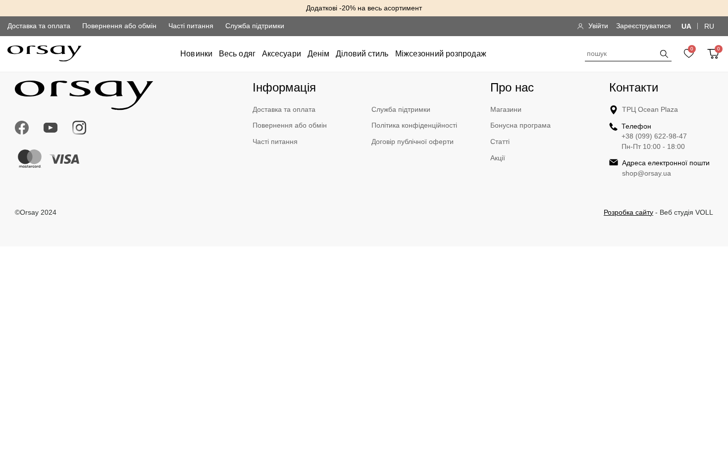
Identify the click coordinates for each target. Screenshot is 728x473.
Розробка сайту (628, 212)
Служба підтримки (254, 26)
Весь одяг (237, 53)
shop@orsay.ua (646, 173)
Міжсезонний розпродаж (440, 53)
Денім (319, 53)
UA (686, 26)
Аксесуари (281, 53)
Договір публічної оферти (412, 141)
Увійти (598, 26)
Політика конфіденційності (414, 125)
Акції (497, 158)
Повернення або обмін (119, 26)
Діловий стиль (362, 53)
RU (709, 26)
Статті (500, 141)
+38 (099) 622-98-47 (654, 136)
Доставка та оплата (38, 26)
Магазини (505, 109)
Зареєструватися (643, 26)
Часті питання (190, 26)
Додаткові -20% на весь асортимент (364, 8)
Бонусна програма (520, 125)
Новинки (196, 53)
